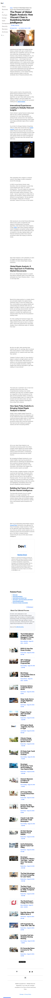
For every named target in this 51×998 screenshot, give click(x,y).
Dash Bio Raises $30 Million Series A (27, 913)
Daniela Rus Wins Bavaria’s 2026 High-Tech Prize (27, 806)
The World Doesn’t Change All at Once (27, 902)
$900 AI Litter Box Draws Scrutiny (27, 649)
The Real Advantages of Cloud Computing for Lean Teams (28, 875)
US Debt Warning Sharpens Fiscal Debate (26, 832)
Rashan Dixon (22, 555)
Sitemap (21, 994)
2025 (15, 227)
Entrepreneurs (3, 23)
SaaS (3, 21)
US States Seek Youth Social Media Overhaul (28, 752)
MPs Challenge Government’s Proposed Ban (25, 661)
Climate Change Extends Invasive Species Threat (26, 739)
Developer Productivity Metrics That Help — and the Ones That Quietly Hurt (27, 860)
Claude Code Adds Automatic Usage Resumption (27, 819)
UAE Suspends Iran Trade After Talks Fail (28, 924)
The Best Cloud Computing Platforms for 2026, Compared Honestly (28, 888)
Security (3, 26)
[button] (22, 962)
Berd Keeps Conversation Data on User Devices (28, 674)
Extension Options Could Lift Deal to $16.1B (27, 687)
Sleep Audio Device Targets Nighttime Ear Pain (27, 700)
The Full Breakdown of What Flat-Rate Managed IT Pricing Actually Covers (27, 636)
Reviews (3, 29)
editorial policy (20, 627)
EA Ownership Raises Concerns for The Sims (28, 949)
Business (3, 9)
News (3, 7)
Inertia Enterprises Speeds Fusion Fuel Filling (27, 845)
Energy (3, 18)
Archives (3, 32)
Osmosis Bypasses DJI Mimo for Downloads (27, 780)
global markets (21, 101)
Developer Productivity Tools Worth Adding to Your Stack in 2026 (27, 766)
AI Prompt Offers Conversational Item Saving (27, 793)
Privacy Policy (28, 994)
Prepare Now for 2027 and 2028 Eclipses (26, 713)
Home (11, 7)
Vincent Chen (13, 525)
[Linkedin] (29, 971)
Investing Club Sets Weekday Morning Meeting (27, 936)
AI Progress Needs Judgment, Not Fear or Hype (27, 726)
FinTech (3, 15)
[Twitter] (32, 971)
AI (2, 12)
